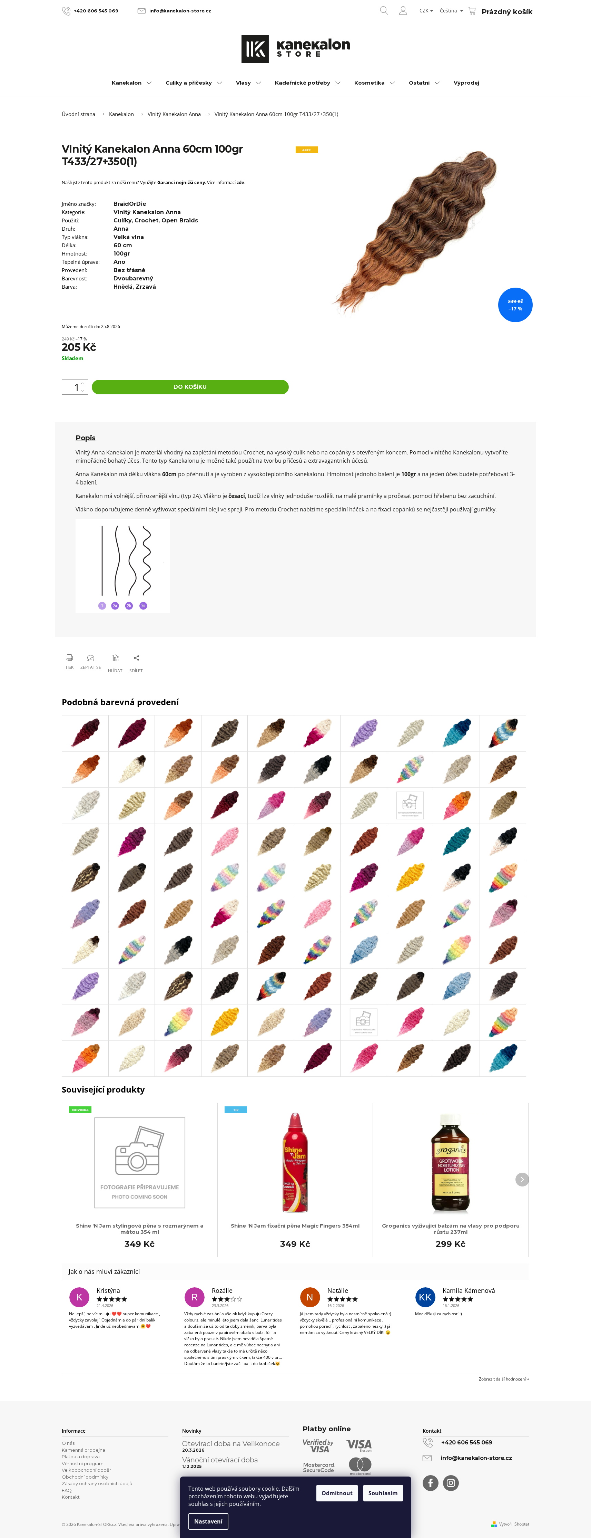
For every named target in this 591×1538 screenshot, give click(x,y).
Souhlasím (383, 1493)
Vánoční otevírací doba (220, 1460)
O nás (68, 1443)
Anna (121, 228)
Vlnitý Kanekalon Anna (147, 212)
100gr (122, 253)
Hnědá (123, 286)
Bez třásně (129, 270)
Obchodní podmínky (85, 1477)
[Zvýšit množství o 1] (82, 383)
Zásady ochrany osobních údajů (97, 1483)
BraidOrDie (130, 204)
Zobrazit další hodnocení (502, 1379)
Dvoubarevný (133, 278)
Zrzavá (146, 286)
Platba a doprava (81, 1456)
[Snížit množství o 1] (82, 390)
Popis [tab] (86, 438)
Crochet (146, 220)
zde (240, 182)
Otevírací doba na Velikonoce (231, 1444)
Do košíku (190, 387)
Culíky (122, 220)
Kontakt (71, 1497)
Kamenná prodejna (83, 1450)
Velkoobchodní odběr (86, 1470)
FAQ (67, 1490)
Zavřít (97, 640)
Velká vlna (129, 237)
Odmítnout (337, 1493)
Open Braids (179, 220)
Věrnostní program (83, 1463)
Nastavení (208, 1521)
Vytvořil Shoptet (514, 1524)
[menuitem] (132, 83)
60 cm (123, 245)
